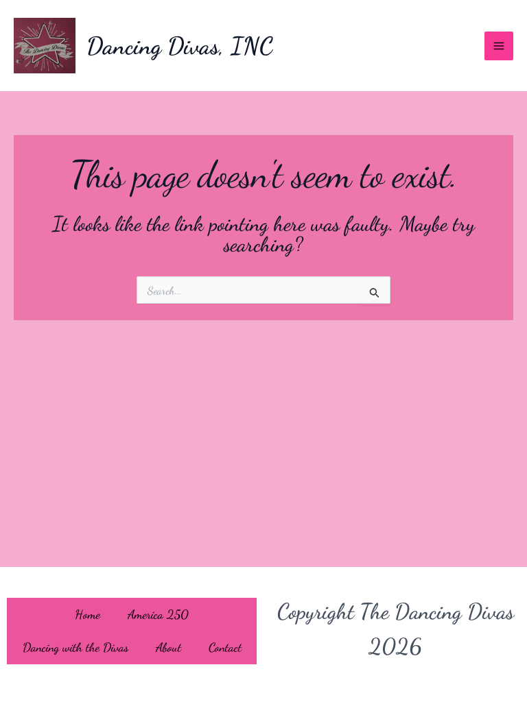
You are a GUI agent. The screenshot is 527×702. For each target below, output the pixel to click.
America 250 (158, 614)
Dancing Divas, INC (179, 46)
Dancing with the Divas (75, 647)
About (168, 647)
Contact (225, 647)
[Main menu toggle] (498, 46)
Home (87, 614)
